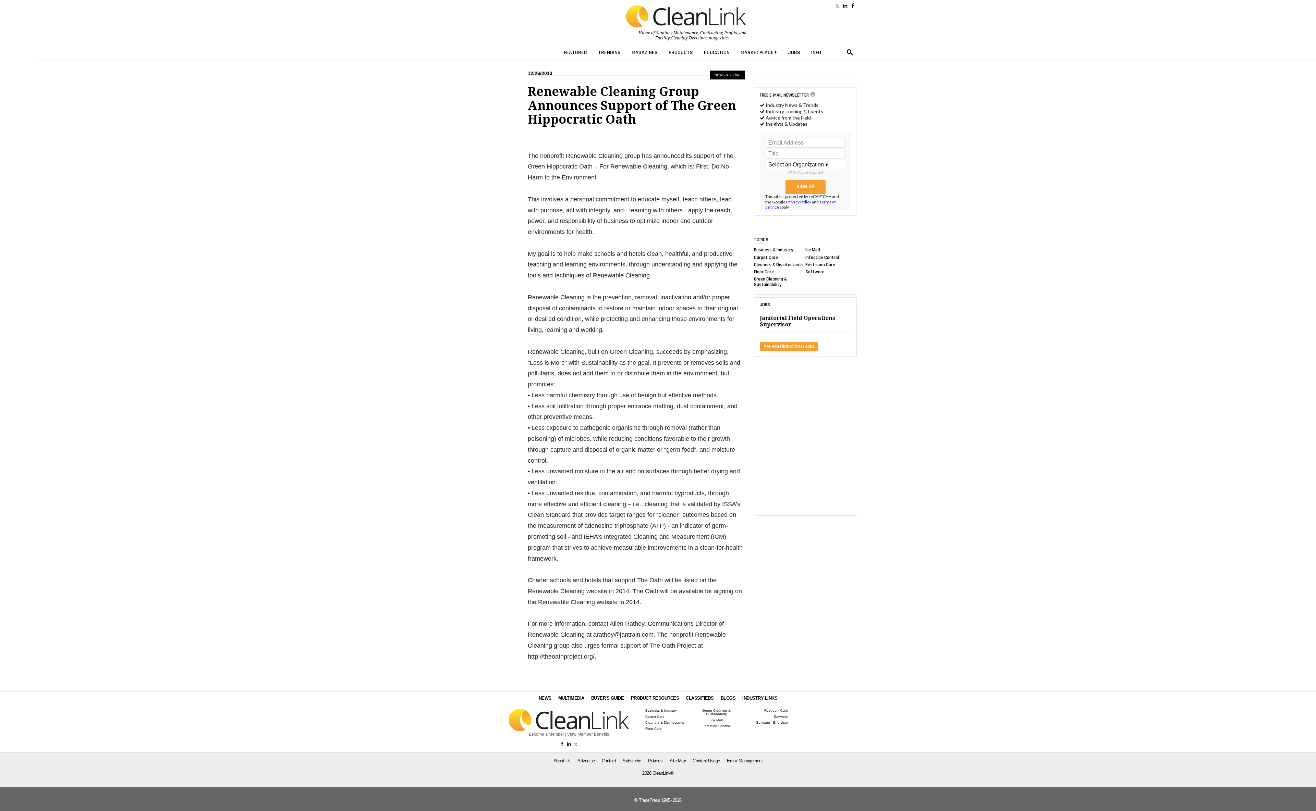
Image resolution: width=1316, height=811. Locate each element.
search (850, 52)
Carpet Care (766, 257)
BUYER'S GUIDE (607, 698)
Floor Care (764, 272)
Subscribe (632, 760)
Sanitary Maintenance (677, 32)
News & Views (728, 75)
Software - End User (772, 722)
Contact (609, 760)
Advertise (586, 760)
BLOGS (728, 698)
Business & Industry (773, 250)
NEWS (545, 698)
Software (815, 272)
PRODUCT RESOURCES (655, 698)
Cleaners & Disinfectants (779, 264)
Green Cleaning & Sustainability (770, 282)
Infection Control (822, 257)
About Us (562, 760)
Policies (655, 760)
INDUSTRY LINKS (759, 698)
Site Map (677, 760)
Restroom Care (820, 264)
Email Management (745, 760)
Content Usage (706, 760)
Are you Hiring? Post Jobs (789, 346)
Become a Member (546, 734)
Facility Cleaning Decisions (681, 38)
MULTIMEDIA (571, 698)
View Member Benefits (588, 734)
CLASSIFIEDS (700, 698)
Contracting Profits (718, 32)
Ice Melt (813, 250)
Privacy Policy (798, 201)
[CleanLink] (686, 17)
